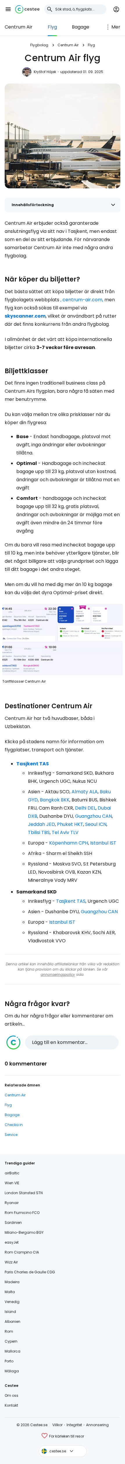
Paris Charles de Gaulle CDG (30, 1272)
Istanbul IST (103, 843)
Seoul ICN (95, 824)
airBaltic (12, 1173)
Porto (9, 1361)
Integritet (74, 1424)
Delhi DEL (85, 808)
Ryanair (12, 1202)
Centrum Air (19, 27)
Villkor (57, 1424)
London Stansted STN (24, 1192)
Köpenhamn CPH (68, 843)
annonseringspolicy (58, 974)
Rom (9, 1331)
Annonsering (97, 1424)
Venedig (12, 1301)
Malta (10, 1291)
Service (11, 1134)
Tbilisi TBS (39, 832)
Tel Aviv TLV (65, 832)
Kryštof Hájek (45, 71)
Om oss (11, 1395)
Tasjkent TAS (32, 763)
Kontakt (11, 1405)
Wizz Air (11, 1262)
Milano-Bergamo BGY (24, 1232)
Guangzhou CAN (93, 816)
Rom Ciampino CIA (22, 1252)
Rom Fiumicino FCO (22, 1212)
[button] (8, 9)
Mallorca (12, 1351)
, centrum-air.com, (81, 299)
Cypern (11, 1341)
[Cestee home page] (27, 9)
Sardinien (13, 1222)
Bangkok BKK (54, 799)
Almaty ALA (85, 791)
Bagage (80, 27)
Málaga (12, 1371)
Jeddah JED (41, 824)
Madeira (12, 1281)
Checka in (14, 1124)
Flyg (52, 27)
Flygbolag (39, 45)
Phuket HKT (70, 824)
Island (10, 1311)
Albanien (12, 1321)
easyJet (12, 1242)
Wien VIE (12, 1182)
